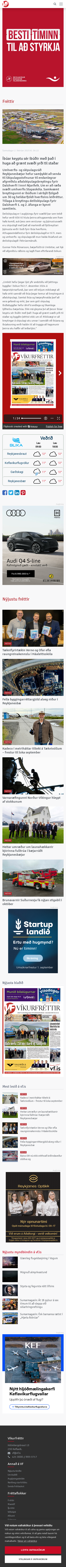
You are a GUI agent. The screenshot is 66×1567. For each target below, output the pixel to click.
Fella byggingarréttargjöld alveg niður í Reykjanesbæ (30, 701)
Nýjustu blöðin (14, 1470)
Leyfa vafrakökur (33, 1550)
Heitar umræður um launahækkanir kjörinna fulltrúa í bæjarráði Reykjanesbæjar (27, 851)
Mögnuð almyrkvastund (33, 1272)
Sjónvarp (12, 1519)
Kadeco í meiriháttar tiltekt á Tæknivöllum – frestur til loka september (32, 750)
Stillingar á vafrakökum (33, 1559)
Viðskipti (12, 1511)
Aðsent (11, 1515)
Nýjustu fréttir (15, 599)
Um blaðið (12, 1474)
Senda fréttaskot (16, 1486)
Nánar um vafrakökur (27, 1541)
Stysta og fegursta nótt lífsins (37, 1286)
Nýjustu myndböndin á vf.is (21, 1252)
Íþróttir (11, 1508)
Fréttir (11, 1500)
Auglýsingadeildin (16, 1478)
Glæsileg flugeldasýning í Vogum (39, 1258)
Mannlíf (11, 1504)
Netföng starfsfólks (17, 1482)
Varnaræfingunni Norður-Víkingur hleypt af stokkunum (31, 800)
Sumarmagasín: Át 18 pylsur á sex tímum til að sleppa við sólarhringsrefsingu (39, 1304)
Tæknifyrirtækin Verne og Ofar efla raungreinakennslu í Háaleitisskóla (27, 652)
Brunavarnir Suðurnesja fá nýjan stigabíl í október (32, 902)
